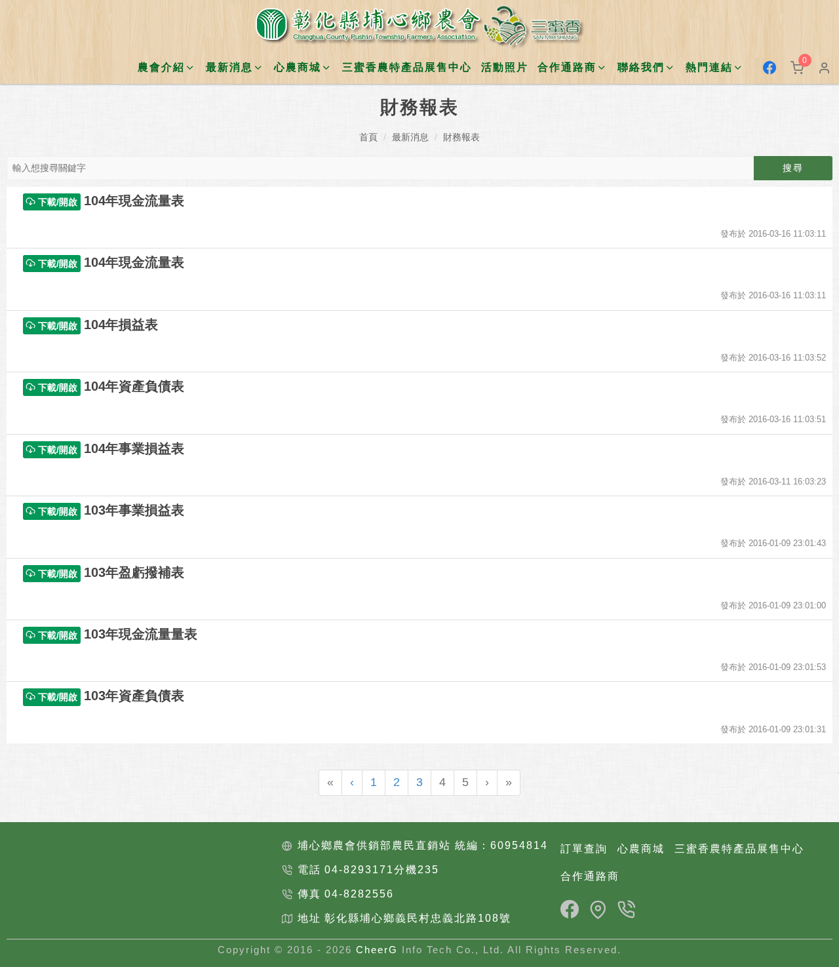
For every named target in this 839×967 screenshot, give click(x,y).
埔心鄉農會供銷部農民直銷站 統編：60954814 (423, 845)
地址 (309, 918)
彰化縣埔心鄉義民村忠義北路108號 (417, 918)
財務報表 (461, 137)
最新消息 (410, 137)
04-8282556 (359, 893)
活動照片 (504, 67)
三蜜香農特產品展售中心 (407, 67)
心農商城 (641, 848)
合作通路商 (589, 876)
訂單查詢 (584, 848)
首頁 (368, 137)
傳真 (309, 893)
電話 (309, 869)
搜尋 (793, 168)
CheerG (377, 949)
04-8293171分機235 (381, 869)
